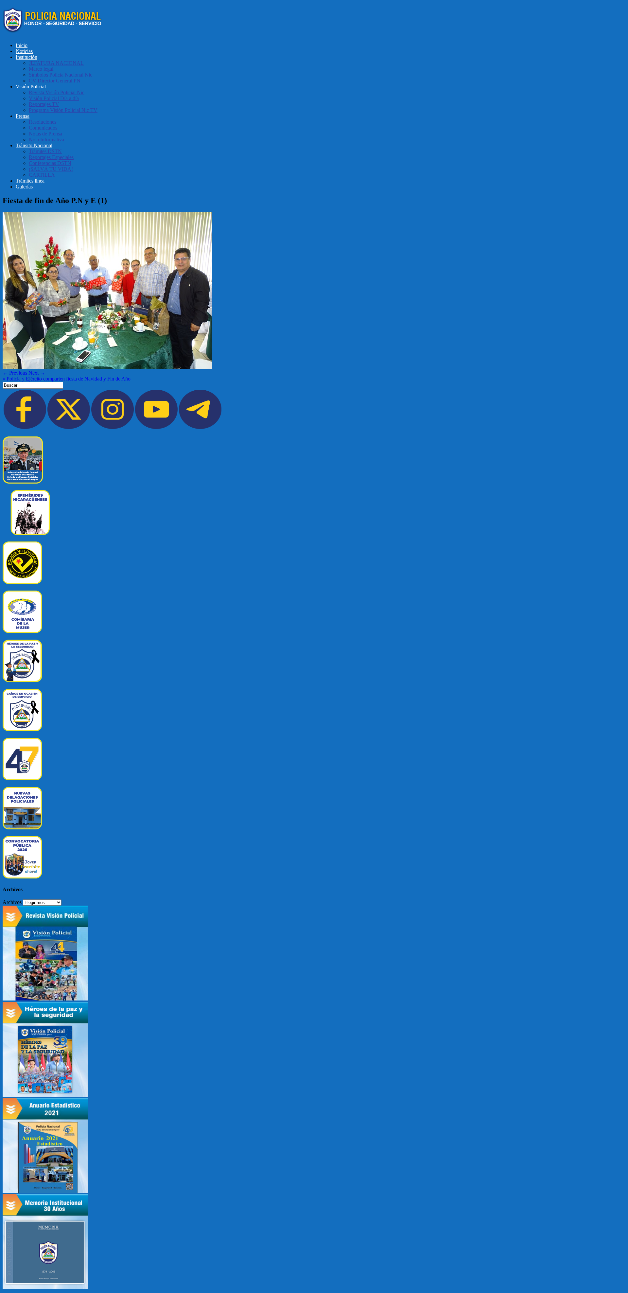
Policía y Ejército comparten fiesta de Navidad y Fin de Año (67, 378)
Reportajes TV (44, 104)
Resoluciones (42, 122)
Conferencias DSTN (50, 163)
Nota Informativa (46, 139)
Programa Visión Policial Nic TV (63, 110)
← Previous (15, 373)
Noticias (24, 51)
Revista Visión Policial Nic (56, 92)
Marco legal (41, 69)
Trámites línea (30, 181)
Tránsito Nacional (34, 145)
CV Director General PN (54, 80)
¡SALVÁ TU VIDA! (51, 169)
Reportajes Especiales (51, 157)
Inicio (21, 45)
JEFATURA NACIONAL (56, 63)
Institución (26, 57)
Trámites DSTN (45, 151)
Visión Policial (31, 86)
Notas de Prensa (45, 133)
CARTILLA (42, 175)
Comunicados (43, 128)
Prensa (22, 116)
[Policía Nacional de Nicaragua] (52, 29)
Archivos (12, 902)
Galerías (24, 186)
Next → (36, 373)
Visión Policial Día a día (54, 98)
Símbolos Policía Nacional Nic (60, 75)
